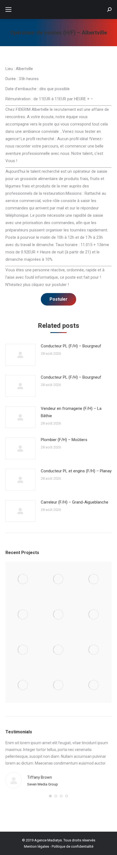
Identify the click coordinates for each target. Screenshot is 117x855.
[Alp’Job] (23, 579)
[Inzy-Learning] (94, 614)
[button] (50, 796)
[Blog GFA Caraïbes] (23, 614)
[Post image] (20, 355)
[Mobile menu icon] (8, 9)
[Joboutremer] (58, 650)
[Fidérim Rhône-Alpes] (58, 614)
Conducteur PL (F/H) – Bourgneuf (71, 346)
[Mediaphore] (58, 685)
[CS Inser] (94, 650)
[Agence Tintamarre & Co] (58, 579)
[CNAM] (94, 685)
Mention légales (36, 846)
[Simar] (23, 650)
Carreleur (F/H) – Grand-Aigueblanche (74, 502)
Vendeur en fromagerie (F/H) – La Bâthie (71, 412)
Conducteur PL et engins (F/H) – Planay (76, 471)
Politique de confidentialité (72, 846)
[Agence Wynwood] (94, 579)
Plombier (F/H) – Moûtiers (64, 439)
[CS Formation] (23, 685)
